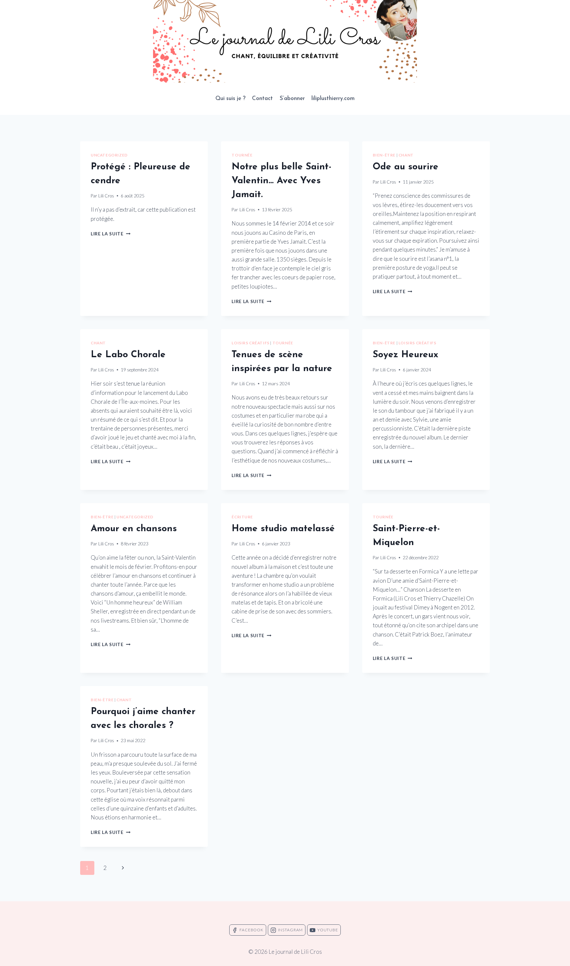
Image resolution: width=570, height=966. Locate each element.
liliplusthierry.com (333, 98)
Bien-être (384, 155)
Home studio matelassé (283, 529)
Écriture (242, 516)
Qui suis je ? (230, 98)
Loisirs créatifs (250, 342)
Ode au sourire (405, 167)
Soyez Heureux (405, 355)
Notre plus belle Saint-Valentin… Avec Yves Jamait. (282, 180)
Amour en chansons (134, 529)
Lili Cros (106, 195)
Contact (262, 98)
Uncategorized (109, 155)
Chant (406, 155)
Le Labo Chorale (128, 355)
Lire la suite (110, 233)
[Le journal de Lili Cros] (285, 41)
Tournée (242, 155)
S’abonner (292, 98)
